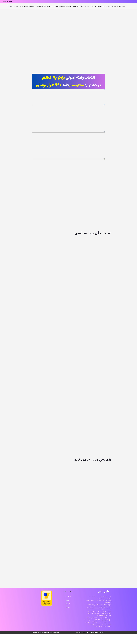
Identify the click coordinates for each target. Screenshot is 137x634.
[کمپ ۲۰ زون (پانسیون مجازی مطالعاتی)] (105, 419)
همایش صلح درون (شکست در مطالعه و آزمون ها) (80, 516)
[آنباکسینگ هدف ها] (57, 466)
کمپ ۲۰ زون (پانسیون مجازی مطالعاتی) (102, 426)
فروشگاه (68, 603)
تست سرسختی (79, 284)
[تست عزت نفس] (35, 271)
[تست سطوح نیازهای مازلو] (57, 270)
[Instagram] (134, 1)
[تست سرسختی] (79, 271)
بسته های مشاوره (67, 596)
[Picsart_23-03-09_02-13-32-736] (131, 6)
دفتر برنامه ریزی (102, 367)
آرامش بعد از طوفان (102, 479)
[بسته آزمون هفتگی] (101, 388)
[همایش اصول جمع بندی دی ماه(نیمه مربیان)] (101, 498)
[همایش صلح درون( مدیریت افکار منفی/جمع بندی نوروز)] (57, 498)
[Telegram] (132, 1)
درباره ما (68, 607)
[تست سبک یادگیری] (101, 271)
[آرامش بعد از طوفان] (101, 466)
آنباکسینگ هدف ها (57, 479)
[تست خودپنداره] (101, 239)
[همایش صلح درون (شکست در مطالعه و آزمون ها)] (79, 498)
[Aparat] (130, 1)
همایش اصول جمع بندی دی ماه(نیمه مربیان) (102, 516)
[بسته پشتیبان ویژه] (79, 388)
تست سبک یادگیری (102, 284)
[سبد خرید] (4, 6)
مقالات (67, 600)
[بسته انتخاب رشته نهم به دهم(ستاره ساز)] (101, 200)
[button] (7, 6)
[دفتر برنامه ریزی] (101, 354)
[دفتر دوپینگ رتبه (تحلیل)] (79, 353)
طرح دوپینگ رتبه (35, 400)
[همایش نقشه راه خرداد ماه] (101, 535)
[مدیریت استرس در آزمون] (35, 464)
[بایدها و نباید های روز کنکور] (35, 499)
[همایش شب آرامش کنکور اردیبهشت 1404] (57, 535)
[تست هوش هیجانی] (79, 303)
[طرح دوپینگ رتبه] (35, 386)
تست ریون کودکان (35, 252)
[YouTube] (72, 613)
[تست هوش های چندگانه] (101, 302)
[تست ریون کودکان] (35, 239)
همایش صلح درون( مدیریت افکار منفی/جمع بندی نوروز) (57, 516)
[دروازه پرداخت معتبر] (46, 605)
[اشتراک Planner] (57, 388)
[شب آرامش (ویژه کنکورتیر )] (79, 465)
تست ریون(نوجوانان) (57, 252)
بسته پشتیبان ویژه (79, 400)
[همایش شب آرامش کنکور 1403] (79, 536)
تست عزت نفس (35, 284)
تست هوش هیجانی (80, 316)
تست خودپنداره (101, 252)
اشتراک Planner (57, 400)
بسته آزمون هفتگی (102, 400)
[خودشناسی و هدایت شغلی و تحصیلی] (57, 200)
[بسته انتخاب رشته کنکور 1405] (79, 200)
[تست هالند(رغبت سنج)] (79, 237)
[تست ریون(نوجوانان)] (57, 239)
